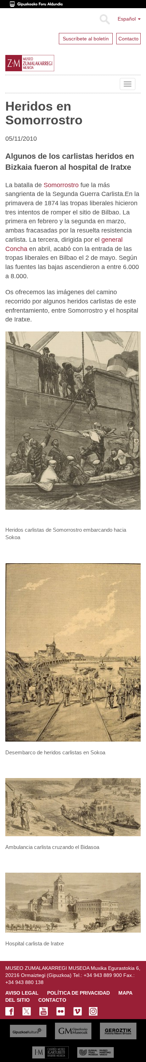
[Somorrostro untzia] (73, 420)
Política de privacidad (78, 993)
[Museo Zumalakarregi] (45, 63)
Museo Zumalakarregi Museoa (10, 84)
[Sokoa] (73, 652)
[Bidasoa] (73, 807)
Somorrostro (61, 185)
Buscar (104, 19)
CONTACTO (52, 1000)
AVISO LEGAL (22, 993)
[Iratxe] (73, 902)
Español (127, 19)
